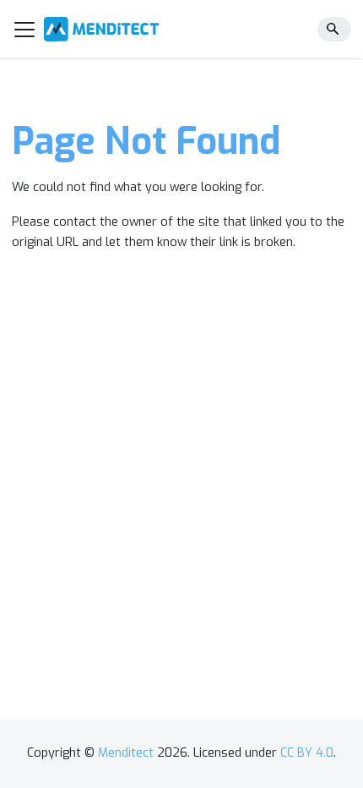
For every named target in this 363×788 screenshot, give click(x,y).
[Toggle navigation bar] (24, 29)
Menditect (126, 753)
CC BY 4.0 (306, 753)
